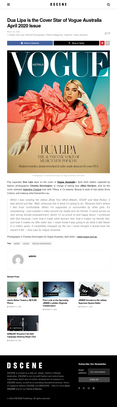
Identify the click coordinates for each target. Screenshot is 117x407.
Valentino (68, 34)
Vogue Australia (81, 34)
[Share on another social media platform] (107, 43)
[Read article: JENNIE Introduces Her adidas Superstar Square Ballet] (94, 289)
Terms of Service (34, 388)
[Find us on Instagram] (89, 388)
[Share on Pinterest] (102, 43)
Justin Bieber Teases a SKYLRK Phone (22, 301)
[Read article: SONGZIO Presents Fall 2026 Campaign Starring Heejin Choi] (23, 323)
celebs (17, 243)
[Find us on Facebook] (79, 388)
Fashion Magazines (54, 34)
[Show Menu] (8, 4)
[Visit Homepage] (58, 4)
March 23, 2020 (13, 31)
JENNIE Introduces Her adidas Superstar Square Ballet (92, 301)
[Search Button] (108, 4)
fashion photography (41, 243)
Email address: (82, 371)
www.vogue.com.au (87, 236)
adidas (84, 294)
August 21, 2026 (14, 307)
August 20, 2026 (14, 340)
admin (32, 256)
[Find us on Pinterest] (94, 388)
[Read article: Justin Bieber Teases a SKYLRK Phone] (23, 289)
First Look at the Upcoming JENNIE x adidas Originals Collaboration (55, 303)
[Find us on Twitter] (84, 388)
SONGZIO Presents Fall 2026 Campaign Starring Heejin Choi (21, 335)
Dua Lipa (20, 34)
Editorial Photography (35, 34)
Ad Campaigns (51, 294)
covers (26, 243)
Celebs (12, 34)
